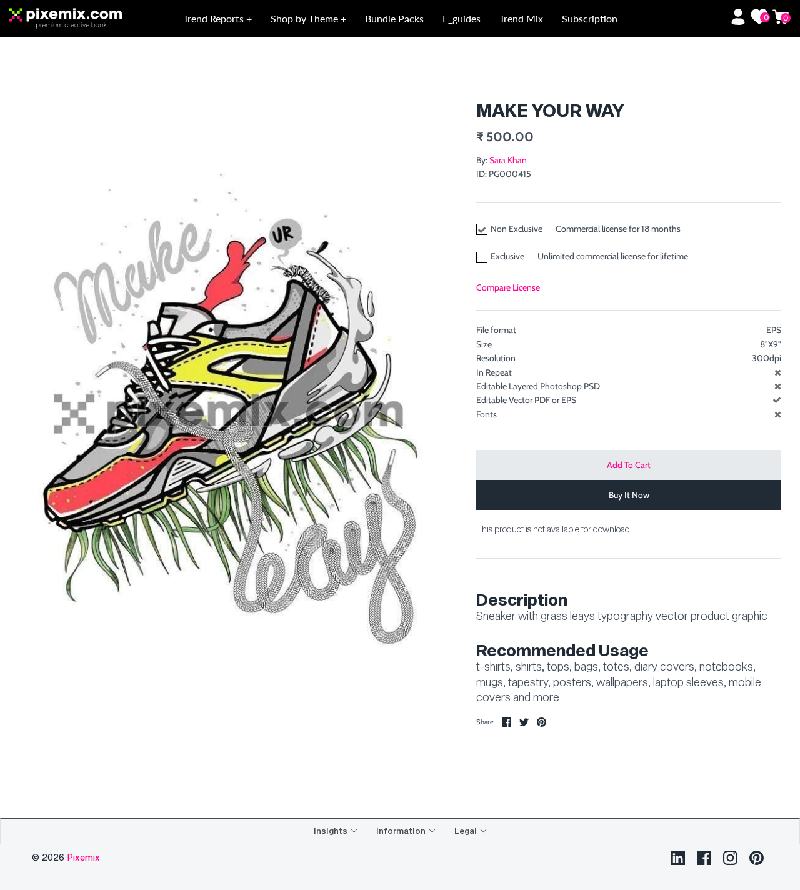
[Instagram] (730, 858)
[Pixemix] (87, 19)
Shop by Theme (306, 18)
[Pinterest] (756, 858)
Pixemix (83, 857)
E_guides (461, 18)
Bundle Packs (394, 18)
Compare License (508, 287)
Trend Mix (521, 18)
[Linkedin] (678, 858)
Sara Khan (508, 160)
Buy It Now (629, 495)
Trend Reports (214, 18)
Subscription (590, 18)
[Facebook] (704, 858)
